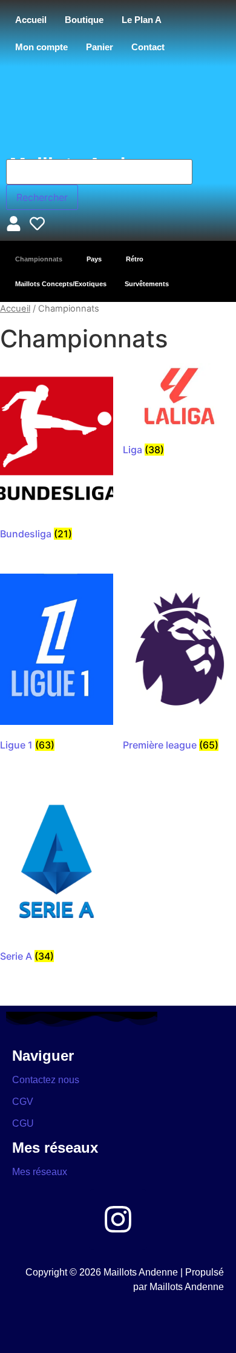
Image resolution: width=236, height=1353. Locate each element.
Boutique (84, 20)
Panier (99, 47)
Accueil (31, 20)
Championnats (38, 259)
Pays (94, 259)
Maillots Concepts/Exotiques (61, 283)
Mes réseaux (39, 1172)
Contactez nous (45, 1080)
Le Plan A (142, 20)
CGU (23, 1123)
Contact (148, 47)
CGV (22, 1101)
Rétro (134, 259)
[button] (41, 259)
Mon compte (41, 47)
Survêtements (147, 283)
